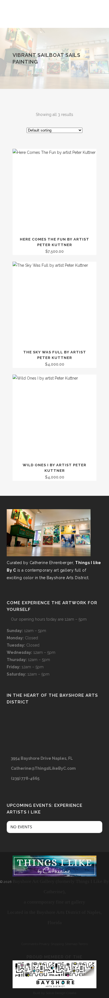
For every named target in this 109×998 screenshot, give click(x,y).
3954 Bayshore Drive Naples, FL (42, 758)
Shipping (57, 944)
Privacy (44, 944)
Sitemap (71, 944)
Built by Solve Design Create (54, 993)
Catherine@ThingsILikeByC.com (43, 768)
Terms (83, 944)
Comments (29, 944)
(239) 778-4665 (25, 778)
